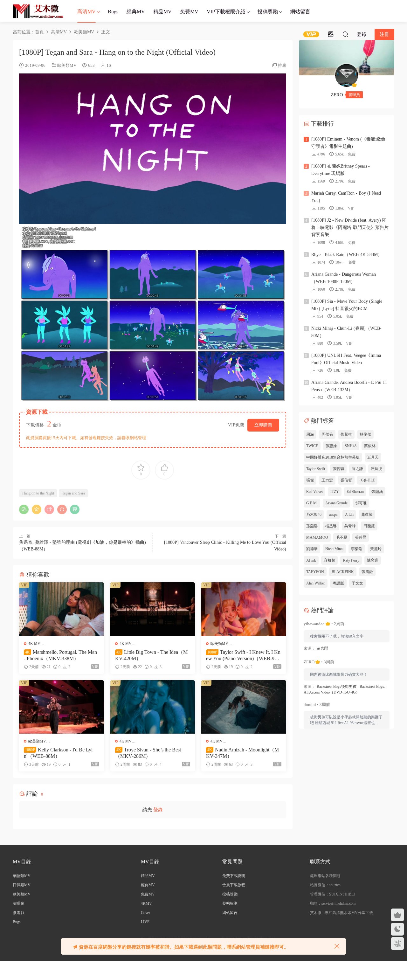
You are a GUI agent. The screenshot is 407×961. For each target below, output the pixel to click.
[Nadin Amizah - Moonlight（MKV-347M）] (243, 707)
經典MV (136, 11)
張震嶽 (367, 572)
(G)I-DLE (367, 480)
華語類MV (22, 876)
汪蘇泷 (376, 469)
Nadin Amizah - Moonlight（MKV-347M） (242, 753)
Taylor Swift (315, 469)
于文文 (357, 583)
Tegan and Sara (73, 493)
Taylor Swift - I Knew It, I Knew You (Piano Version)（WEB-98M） (243, 655)
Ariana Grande (336, 503)
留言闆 (322, 648)
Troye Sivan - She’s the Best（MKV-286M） (148, 753)
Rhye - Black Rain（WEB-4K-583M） (346, 254)
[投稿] (331, 34)
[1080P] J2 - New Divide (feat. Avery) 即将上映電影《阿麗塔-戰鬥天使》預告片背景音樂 (350, 227)
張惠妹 (331, 446)
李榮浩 (356, 549)
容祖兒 (329, 560)
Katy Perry (351, 560)
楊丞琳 (331, 526)
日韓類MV (22, 885)
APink (311, 560)
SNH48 (350, 446)
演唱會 (18, 903)
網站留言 (300, 11)
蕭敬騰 (367, 514)
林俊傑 (365, 434)
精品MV (162, 11)
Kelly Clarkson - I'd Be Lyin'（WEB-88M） (58, 753)
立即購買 (263, 425)
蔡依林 (370, 446)
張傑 (310, 480)
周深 (310, 434)
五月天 (373, 457)
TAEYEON (315, 572)
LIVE (145, 922)
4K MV (34, 643)
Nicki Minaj (334, 549)
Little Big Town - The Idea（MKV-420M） (151, 655)
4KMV (146, 903)
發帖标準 (230, 903)
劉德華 (312, 549)
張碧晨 (360, 537)
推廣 (282, 65)
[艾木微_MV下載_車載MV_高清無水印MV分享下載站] (38, 11)
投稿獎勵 (268, 11)
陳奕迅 (372, 560)
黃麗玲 (376, 549)
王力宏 (327, 480)
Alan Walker (315, 583)
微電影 (18, 912)
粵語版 (338, 583)
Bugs (113, 11)
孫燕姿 (312, 526)
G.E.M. (312, 503)
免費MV (189, 11)
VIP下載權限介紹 (226, 11)
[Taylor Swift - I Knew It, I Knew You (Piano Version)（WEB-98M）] (243, 609)
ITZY (334, 491)
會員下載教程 (233, 885)
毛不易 (341, 537)
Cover (145, 912)
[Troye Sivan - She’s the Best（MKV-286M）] (152, 707)
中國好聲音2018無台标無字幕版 (333, 457)
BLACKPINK (343, 572)
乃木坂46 (313, 514)
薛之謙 (357, 469)
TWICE (312, 446)
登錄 (158, 809)
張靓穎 (338, 469)
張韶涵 (377, 491)
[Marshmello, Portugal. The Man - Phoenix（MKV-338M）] (61, 609)
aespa (333, 514)
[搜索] (345, 34)
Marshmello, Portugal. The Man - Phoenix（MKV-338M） (60, 655)
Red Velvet (314, 491)
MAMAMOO (317, 537)
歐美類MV (66, 65)
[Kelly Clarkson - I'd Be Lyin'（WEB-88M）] (61, 707)
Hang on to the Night (38, 493)
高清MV (86, 11)
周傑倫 (327, 434)
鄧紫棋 (346, 434)
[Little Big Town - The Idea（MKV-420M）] (152, 609)
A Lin (349, 514)
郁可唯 (361, 503)
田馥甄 (369, 526)
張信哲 (346, 480)
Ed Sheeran (355, 491)
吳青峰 (350, 526)
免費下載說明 (233, 876)
